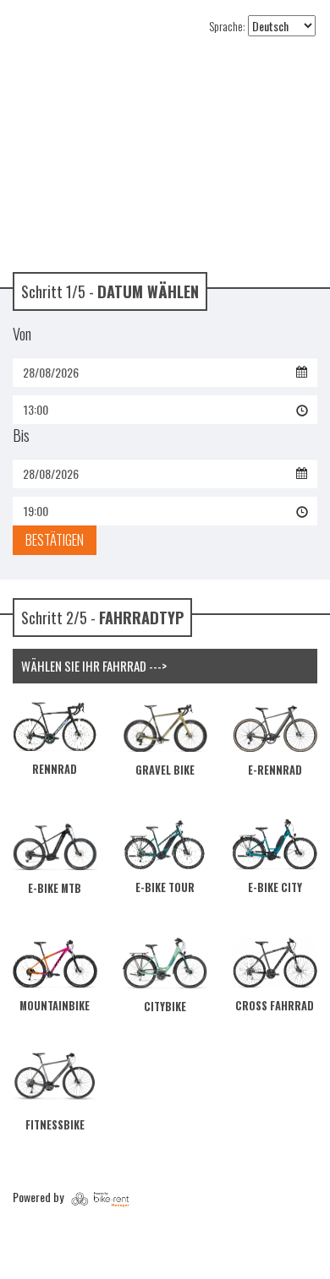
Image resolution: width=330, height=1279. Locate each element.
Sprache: (227, 26)
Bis (21, 435)
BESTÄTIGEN (54, 540)
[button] (165, 409)
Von (22, 334)
